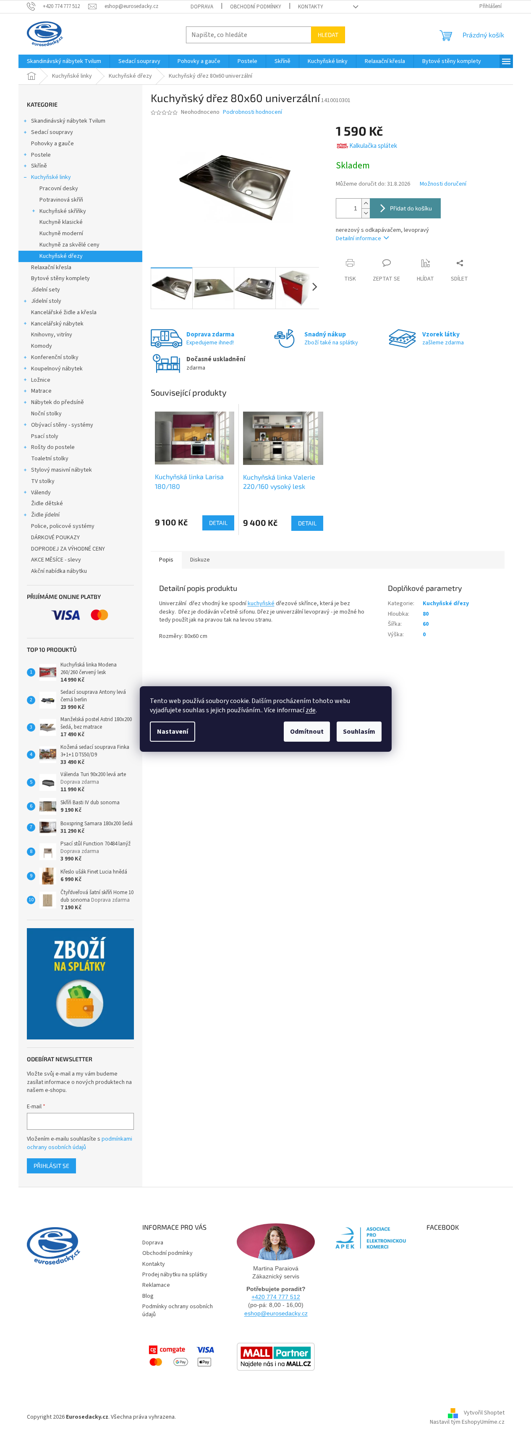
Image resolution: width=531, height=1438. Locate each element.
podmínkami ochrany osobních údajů (79, 1143)
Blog (148, 1296)
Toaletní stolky (49, 458)
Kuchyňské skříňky (62, 211)
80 (426, 614)
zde (311, 710)
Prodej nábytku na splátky (174, 1274)
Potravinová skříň (61, 200)
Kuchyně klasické (61, 222)
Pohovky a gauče (52, 143)
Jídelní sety (45, 290)
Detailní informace (358, 238)
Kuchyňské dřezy (61, 256)
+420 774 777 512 (275, 1297)
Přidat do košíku (411, 208)
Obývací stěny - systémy (62, 425)
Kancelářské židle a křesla (64, 312)
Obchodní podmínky (255, 6)
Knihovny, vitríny (51, 335)
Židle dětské (47, 503)
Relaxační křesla (51, 267)
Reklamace (156, 1285)
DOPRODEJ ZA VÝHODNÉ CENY (68, 549)
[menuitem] (64, 61)
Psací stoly (44, 436)
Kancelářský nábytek (57, 324)
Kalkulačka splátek (373, 146)
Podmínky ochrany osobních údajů (177, 1310)
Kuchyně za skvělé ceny (69, 245)
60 (426, 624)
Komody (41, 346)
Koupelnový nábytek (57, 369)
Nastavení (172, 731)
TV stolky (43, 481)
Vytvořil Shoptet (484, 1413)
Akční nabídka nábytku (59, 571)
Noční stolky (46, 413)
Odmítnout (307, 731)
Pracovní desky (58, 188)
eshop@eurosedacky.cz (276, 1313)
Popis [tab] (166, 560)
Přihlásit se (51, 1165)
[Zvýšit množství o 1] (365, 203)
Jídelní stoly (46, 301)
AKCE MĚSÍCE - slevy (56, 560)
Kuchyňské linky (51, 177)
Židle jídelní (45, 515)
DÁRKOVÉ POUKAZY (55, 537)
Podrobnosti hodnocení (252, 112)
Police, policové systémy (62, 526)
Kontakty (310, 6)
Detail (218, 522)
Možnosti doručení (443, 184)
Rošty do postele (53, 447)
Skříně (39, 166)
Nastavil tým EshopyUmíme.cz (467, 1422)
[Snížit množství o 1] (365, 213)
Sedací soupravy (52, 132)
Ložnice (40, 380)
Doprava (202, 6)
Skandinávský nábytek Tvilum (68, 121)
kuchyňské (261, 603)
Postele (41, 155)
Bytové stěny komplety (60, 278)
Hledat (328, 34)
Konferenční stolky (54, 357)
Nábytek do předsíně (57, 402)
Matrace (41, 391)
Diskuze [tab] (200, 560)
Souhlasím (359, 731)
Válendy (41, 492)
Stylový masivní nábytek (61, 470)
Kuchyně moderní (61, 233)
